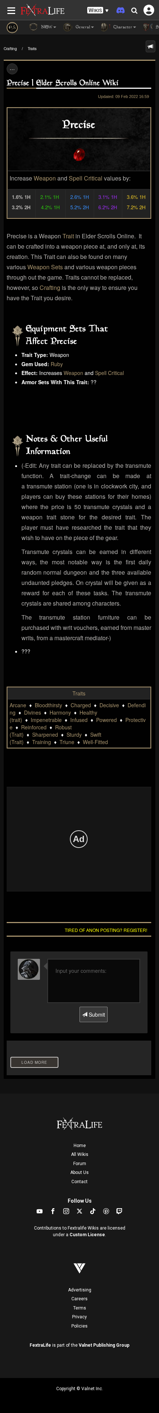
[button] (98, 10)
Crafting (10, 48)
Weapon (45, 178)
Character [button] (122, 27)
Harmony (60, 712)
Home (80, 1145)
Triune (67, 742)
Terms (79, 1308)
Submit (96, 1014)
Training (41, 742)
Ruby (57, 364)
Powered (106, 719)
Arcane (18, 705)
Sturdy (74, 734)
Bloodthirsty (48, 705)
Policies (79, 1326)
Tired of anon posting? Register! (106, 930)
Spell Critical (85, 178)
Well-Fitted (95, 742)
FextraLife (40, 1345)
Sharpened (45, 734)
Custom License (87, 1234)
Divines (32, 712)
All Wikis (79, 1154)
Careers (79, 1298)
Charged (81, 705)
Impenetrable (46, 719)
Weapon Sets (45, 267)
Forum (79, 1163)
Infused (79, 719)
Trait (68, 236)
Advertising (79, 1290)
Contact (79, 1181)
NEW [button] (46, 27)
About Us (79, 1172)
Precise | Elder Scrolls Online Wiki (63, 83)
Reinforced (34, 727)
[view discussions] (150, 46)
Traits (32, 48)
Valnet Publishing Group (104, 1345)
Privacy (79, 1316)
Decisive (109, 705)
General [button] (82, 27)
